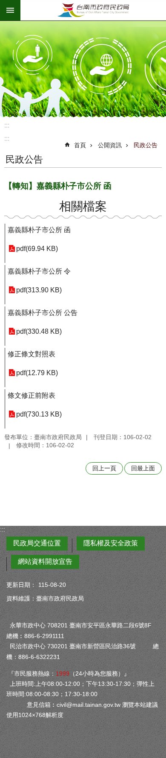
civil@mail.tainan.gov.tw (88, 704)
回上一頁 (104, 468)
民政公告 (145, 145)
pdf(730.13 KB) (39, 414)
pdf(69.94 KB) (37, 248)
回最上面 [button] (143, 468)
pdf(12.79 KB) (37, 372)
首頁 (80, 145)
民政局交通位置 (37, 543)
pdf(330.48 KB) (39, 331)
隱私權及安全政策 (110, 543)
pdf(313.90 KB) (39, 290)
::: (6, 125)
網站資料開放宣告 (45, 561)
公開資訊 (110, 145)
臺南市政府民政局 (93, 10)
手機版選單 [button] (10, 10)
